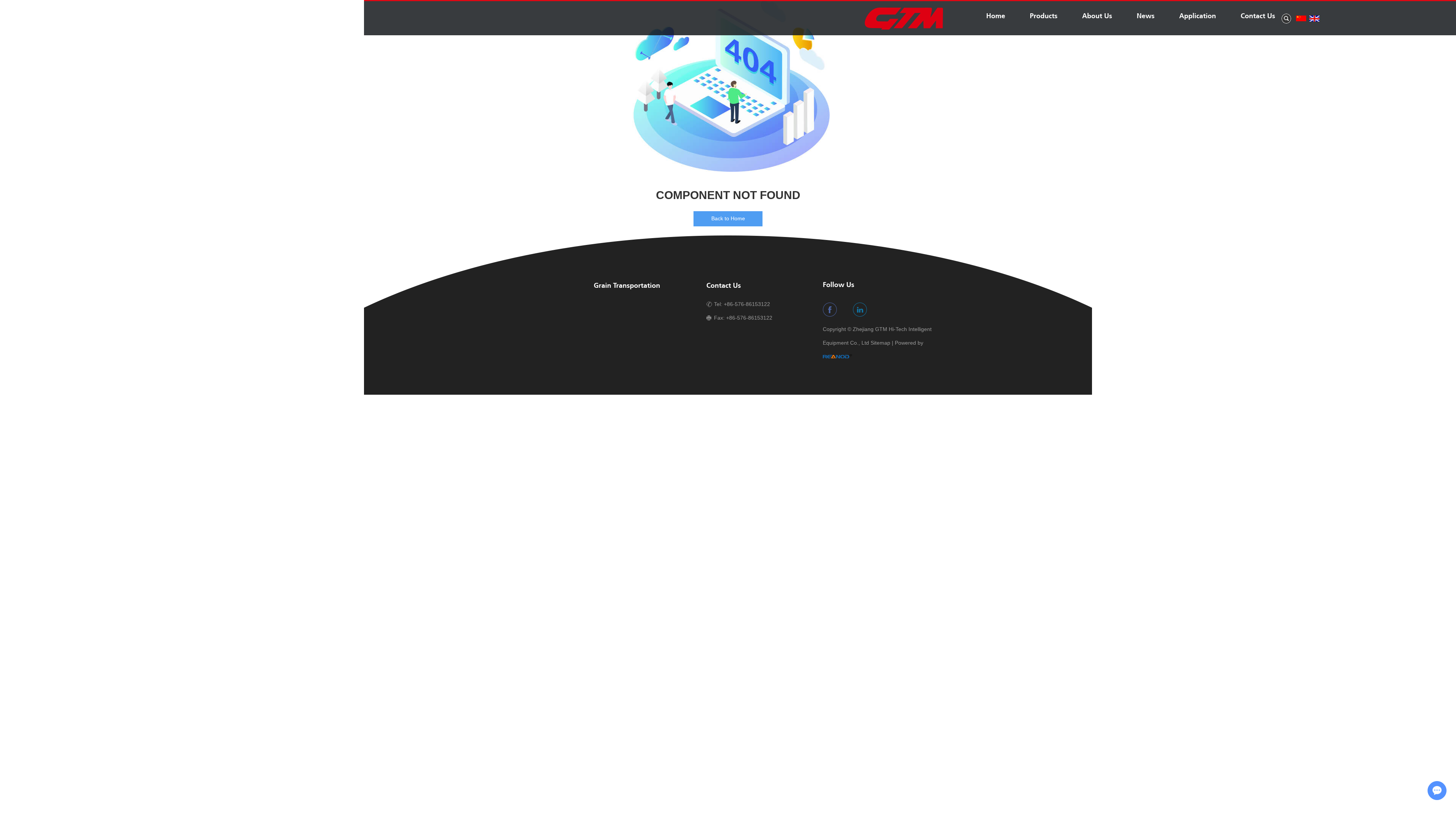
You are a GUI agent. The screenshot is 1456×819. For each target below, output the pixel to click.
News (1146, 16)
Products (1043, 16)
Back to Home (728, 218)
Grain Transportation (627, 286)
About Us (1097, 16)
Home (995, 16)
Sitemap (880, 343)
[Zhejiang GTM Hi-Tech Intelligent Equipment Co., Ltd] (903, 28)
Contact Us (1258, 16)
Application (1197, 16)
